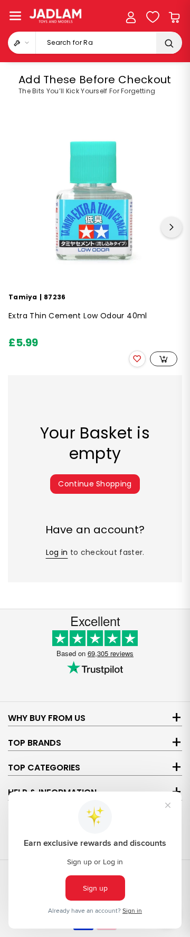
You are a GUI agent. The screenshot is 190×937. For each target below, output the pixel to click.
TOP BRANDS (34, 743)
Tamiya (22, 296)
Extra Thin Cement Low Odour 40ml (77, 316)
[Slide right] (171, 227)
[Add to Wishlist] (137, 358)
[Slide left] (18, 227)
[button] (15, 15)
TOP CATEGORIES (44, 768)
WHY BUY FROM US (47, 718)
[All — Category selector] (22, 43)
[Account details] (131, 17)
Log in (57, 552)
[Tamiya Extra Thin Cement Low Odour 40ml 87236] (93, 201)
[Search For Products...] (169, 43)
